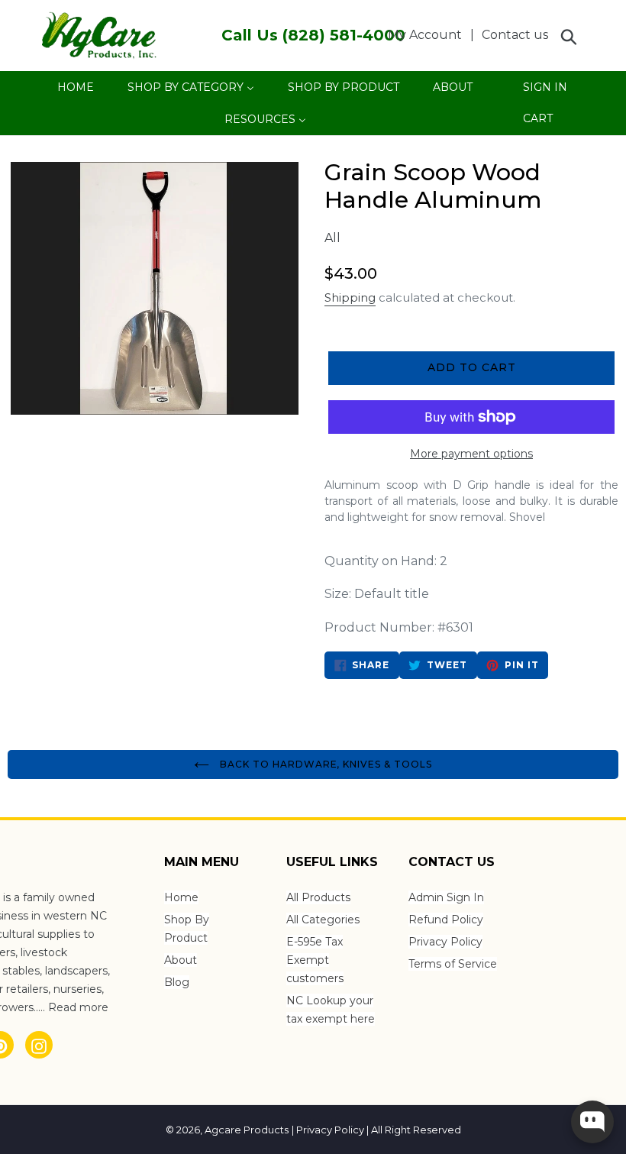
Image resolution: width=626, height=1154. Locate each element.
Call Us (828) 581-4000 (313, 35)
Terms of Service (452, 964)
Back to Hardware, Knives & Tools (324, 764)
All (332, 238)
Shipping (350, 297)
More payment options (471, 454)
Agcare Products (247, 1129)
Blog (176, 982)
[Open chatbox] (592, 1122)
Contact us (515, 34)
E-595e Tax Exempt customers (315, 960)
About (180, 960)
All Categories (323, 919)
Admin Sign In (446, 897)
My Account (429, 34)
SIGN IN (544, 91)
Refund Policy (445, 919)
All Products (318, 897)
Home (181, 897)
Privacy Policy (445, 942)
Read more (78, 1007)
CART (537, 122)
